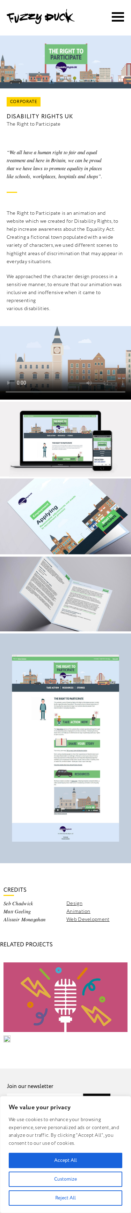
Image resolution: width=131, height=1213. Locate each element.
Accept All (65, 1160)
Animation (78, 911)
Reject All (65, 1198)
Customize (65, 1179)
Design (74, 903)
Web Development (87, 919)
